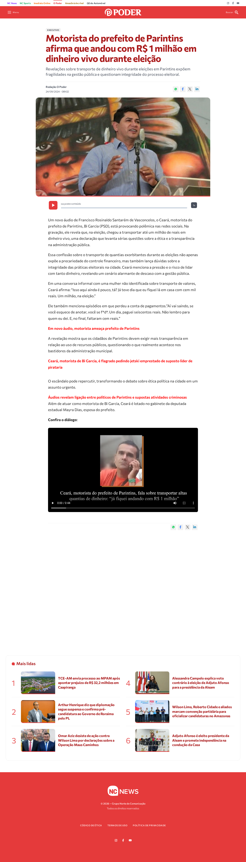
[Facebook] (233, 3)
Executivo (53, 30)
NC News (12, 3)
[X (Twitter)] (190, 89)
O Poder (57, 3)
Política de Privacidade (149, 825)
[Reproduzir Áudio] (53, 205)
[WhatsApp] (176, 89)
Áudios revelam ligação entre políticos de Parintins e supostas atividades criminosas (117, 397)
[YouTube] (238, 3)
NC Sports (25, 3)
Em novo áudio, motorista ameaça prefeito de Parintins (94, 328)
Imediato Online (42, 3)
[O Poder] (123, 12)
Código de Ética (91, 825)
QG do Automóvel (96, 3)
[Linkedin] (197, 89)
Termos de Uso (117, 825)
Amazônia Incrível (74, 3)
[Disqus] (123, 589)
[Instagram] (228, 3)
